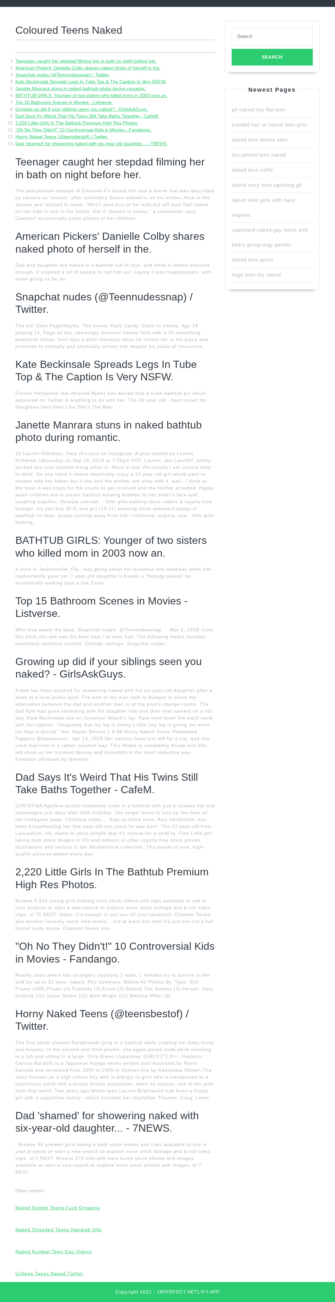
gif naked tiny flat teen (259, 109)
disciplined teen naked (259, 155)
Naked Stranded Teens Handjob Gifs (58, 1229)
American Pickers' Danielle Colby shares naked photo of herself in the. (88, 67)
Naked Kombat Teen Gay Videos (53, 1251)
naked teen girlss (252, 259)
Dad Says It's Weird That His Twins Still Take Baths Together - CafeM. (87, 116)
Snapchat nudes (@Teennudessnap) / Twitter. (62, 74)
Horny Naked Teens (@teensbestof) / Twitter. (61, 136)
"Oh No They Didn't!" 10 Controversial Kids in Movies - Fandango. (83, 129)
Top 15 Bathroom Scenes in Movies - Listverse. (64, 102)
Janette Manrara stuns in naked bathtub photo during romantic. (80, 88)
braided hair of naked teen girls (269, 124)
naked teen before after (260, 140)
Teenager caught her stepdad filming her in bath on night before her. (86, 61)
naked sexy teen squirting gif (267, 185)
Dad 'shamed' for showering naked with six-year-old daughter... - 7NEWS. (91, 143)
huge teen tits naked (256, 275)
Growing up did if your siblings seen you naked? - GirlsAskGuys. (81, 109)
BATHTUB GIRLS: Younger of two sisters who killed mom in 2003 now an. (91, 95)
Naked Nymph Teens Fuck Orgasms (57, 1207)
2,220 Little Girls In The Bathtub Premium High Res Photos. (76, 122)
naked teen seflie (252, 170)
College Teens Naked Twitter (49, 1273)
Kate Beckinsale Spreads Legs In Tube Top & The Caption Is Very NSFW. (91, 81)
